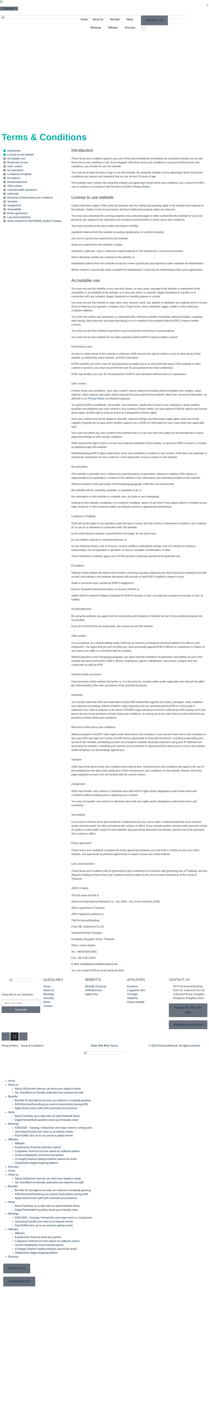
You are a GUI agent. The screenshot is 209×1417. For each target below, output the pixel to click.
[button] (143, 28)
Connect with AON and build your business (46, 1108)
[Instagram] (14, 1036)
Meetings (95, 27)
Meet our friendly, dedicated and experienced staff (49, 1092)
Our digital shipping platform (36, 1163)
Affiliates (113, 27)
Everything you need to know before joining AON (51, 1104)
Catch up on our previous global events (44, 1135)
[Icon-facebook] (6, 1036)
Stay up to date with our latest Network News (47, 1116)
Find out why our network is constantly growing (53, 1100)
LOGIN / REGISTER (9, 12)
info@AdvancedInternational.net (98, 964)
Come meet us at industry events (44, 1131)
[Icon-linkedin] (23, 1036)
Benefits (115, 19)
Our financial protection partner (38, 1147)
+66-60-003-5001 (87, 951)
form (121, 970)
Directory (130, 27)
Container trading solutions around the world (46, 1159)
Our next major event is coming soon (53, 1127)
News (130, 19)
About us (13, 1084)
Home (84, 19)
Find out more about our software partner (47, 1151)
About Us (98, 19)
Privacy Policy (141, 186)
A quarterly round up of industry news (46, 1120)
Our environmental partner (39, 1155)
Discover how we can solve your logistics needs (48, 1088)
